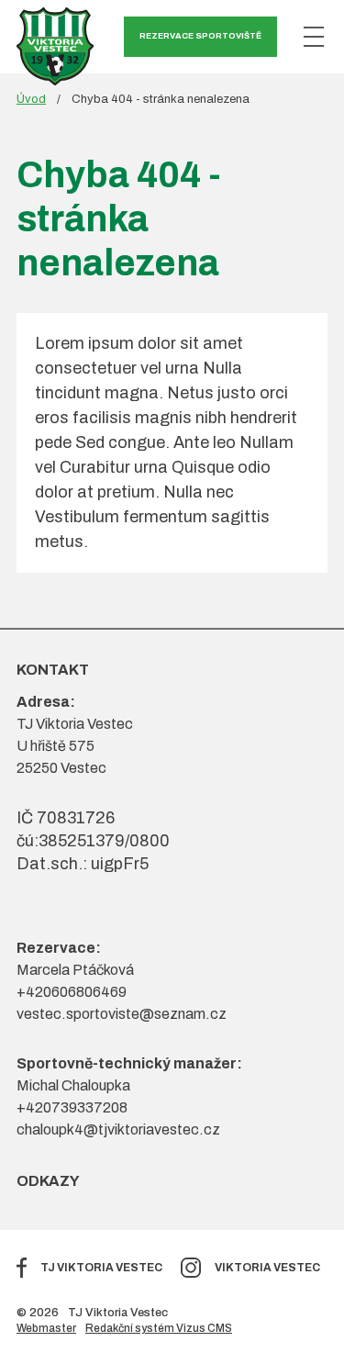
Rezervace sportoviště (200, 35)
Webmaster (46, 1328)
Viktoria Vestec (267, 1267)
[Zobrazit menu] (314, 37)
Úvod (31, 99)
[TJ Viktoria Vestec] (55, 46)
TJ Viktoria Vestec (101, 1267)
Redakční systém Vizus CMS (158, 1328)
